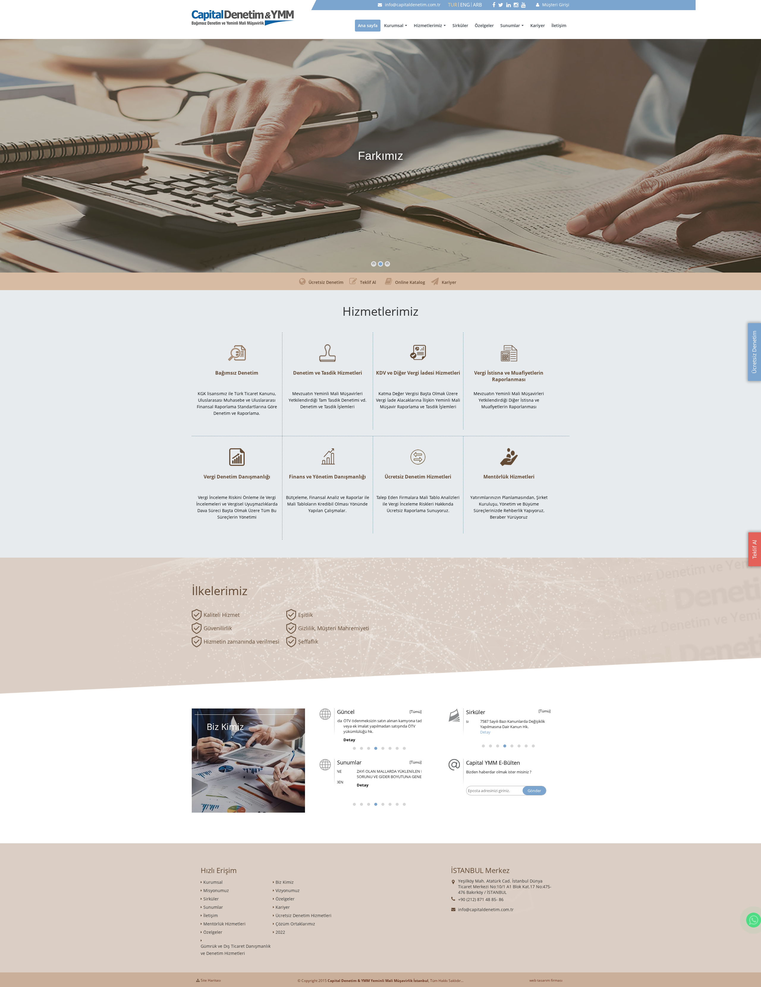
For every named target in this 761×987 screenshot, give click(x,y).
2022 (280, 932)
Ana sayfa (368, 25)
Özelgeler (484, 25)
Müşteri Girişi (555, 4)
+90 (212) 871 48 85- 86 (481, 899)
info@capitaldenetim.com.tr (413, 4)
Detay (343, 734)
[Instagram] (516, 4)
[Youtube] (523, 4)
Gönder (534, 790)
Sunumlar (510, 25)
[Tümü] (416, 711)
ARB (477, 4)
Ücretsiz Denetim (754, 352)
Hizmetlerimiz (428, 25)
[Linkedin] (508, 4)
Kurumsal (393, 25)
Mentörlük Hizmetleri (224, 924)
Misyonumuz (216, 890)
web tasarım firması (545, 980)
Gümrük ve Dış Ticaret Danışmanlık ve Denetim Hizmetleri (236, 949)
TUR (452, 4)
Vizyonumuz (288, 890)
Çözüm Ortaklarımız (295, 924)
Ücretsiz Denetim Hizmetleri (303, 915)
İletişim (558, 25)
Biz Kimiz (285, 882)
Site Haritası (210, 980)
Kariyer (537, 25)
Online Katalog (410, 282)
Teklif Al (754, 549)
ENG (465, 4)
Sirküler (460, 25)
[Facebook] (493, 4)
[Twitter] (500, 4)
